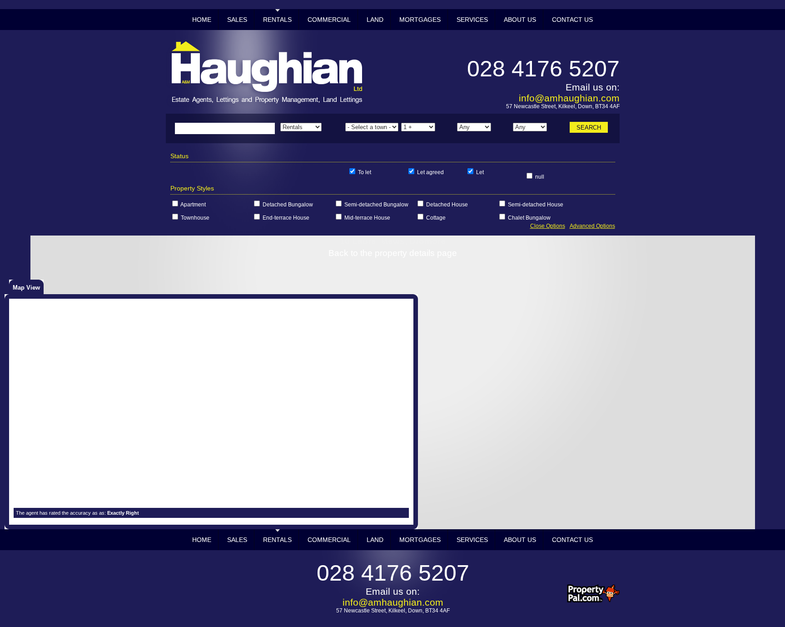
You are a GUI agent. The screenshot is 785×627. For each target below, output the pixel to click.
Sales (237, 19)
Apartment (193, 204)
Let (480, 172)
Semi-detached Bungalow (376, 204)
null (539, 177)
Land (375, 19)
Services (472, 19)
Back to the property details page (392, 253)
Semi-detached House (535, 204)
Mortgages (420, 19)
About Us (520, 19)
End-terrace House (286, 218)
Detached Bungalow (288, 204)
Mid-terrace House (367, 218)
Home (201, 19)
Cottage (436, 218)
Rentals (277, 19)
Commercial (329, 19)
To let (364, 172)
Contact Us (572, 19)
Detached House (447, 204)
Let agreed (430, 172)
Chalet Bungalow (529, 218)
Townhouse (195, 218)
